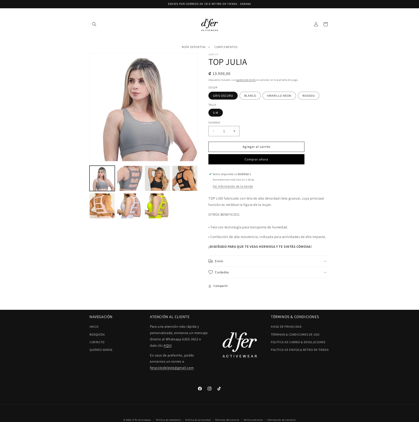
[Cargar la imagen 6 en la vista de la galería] (102, 206)
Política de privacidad (198, 419)
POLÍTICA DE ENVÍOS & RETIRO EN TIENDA (300, 350)
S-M (215, 113)
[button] (94, 24)
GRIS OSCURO (223, 96)
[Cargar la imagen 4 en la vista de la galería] (184, 178)
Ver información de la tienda (233, 186)
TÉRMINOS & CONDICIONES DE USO (295, 334)
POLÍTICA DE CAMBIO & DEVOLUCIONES (298, 342)
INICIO (94, 327)
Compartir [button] (220, 286)
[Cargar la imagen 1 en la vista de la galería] (102, 178)
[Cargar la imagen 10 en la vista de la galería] (157, 206)
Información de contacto (281, 419)
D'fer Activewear (141, 419)
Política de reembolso (168, 419)
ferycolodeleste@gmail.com (172, 367)
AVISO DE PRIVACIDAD (286, 327)
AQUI (168, 345)
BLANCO (250, 96)
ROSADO (308, 96)
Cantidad (214, 122)
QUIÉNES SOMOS (100, 350)
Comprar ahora (256, 159)
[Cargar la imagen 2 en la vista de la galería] (129, 178)
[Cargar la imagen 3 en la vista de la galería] (157, 178)
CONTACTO (97, 342)
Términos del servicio (227, 419)
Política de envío (253, 419)
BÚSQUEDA (97, 334)
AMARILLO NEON (279, 96)
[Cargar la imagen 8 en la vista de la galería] (129, 206)
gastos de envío (246, 79)
